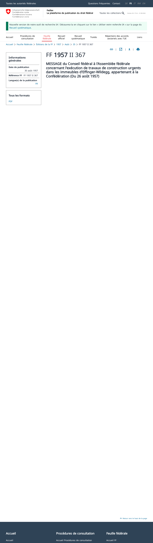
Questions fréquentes (99, 3)
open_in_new (121, 49)
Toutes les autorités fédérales (21, 3)
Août (67, 44)
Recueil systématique (20, 27)
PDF (10, 101)
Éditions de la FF (44, 44)
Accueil (9, 44)
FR (130, 3)
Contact (116, 3)
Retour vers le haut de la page (133, 518)
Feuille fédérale (24, 44)
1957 (58, 44)
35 (74, 44)
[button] (27, 37)
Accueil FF (111, 540)
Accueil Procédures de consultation (74, 540)
